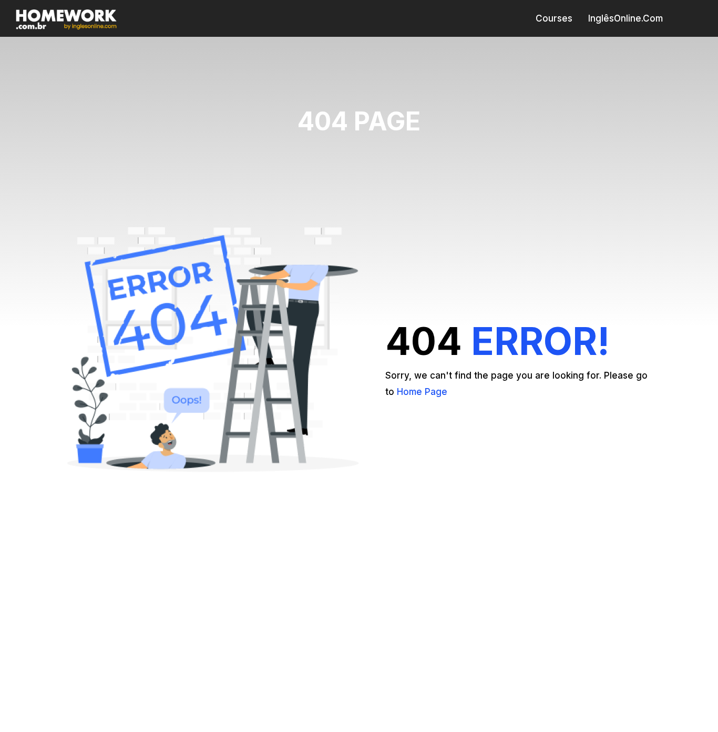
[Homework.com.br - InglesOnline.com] (66, 18)
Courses (554, 18)
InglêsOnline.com (625, 18)
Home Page (422, 392)
